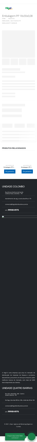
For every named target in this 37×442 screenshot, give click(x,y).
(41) (12, 210)
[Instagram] (21, 430)
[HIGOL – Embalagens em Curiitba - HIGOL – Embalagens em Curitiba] (9, 8)
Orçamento (9, 171)
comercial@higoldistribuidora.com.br (16, 204)
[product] (9, 155)
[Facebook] (16, 430)
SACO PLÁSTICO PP (10, 165)
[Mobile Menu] (3, 8)
